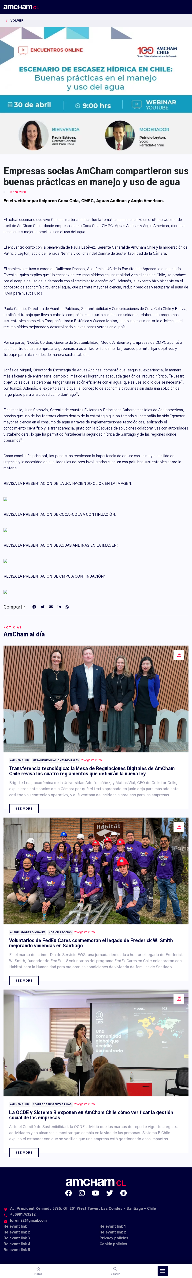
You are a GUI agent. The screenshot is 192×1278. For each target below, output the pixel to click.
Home (38, 1270)
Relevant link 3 (17, 1238)
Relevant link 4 (17, 1244)
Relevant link (15, 1226)
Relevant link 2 (17, 1232)
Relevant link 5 (17, 1250)
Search (115, 1270)
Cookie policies (113, 1244)
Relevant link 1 (113, 1226)
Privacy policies (114, 1238)
